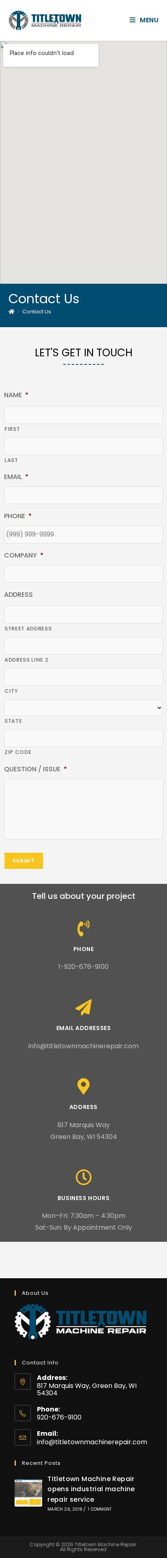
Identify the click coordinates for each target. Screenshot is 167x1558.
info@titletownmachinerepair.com (83, 1046)
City (11, 691)
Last (11, 460)
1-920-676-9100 (83, 966)
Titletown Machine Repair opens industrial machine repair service (91, 1489)
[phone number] (83, 928)
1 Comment (99, 1509)
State (13, 721)
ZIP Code (17, 752)
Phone (83, 949)
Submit (24, 860)
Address (83, 1107)
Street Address (27, 628)
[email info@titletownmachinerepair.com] (83, 1007)
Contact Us (36, 311)
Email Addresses (83, 1028)
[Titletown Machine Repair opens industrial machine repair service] (28, 1493)
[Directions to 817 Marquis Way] (83, 1086)
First (12, 429)
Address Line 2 (26, 660)
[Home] (12, 311)
